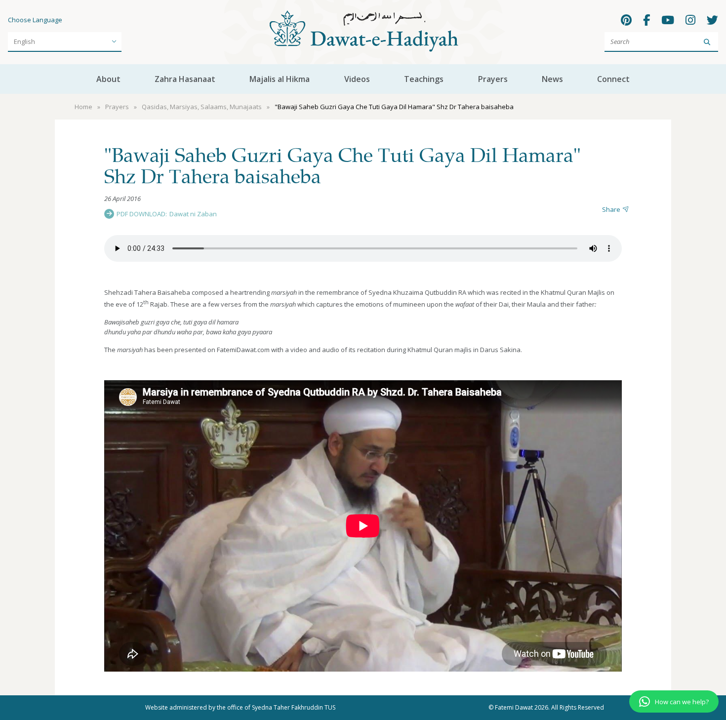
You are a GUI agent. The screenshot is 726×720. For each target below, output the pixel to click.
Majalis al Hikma (279, 79)
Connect (613, 79)
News (552, 79)
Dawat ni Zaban (193, 213)
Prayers (493, 79)
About (108, 79)
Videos (357, 79)
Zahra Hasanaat (185, 79)
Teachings (424, 79)
